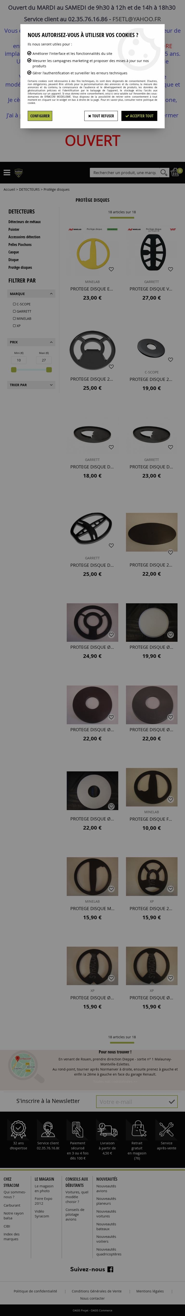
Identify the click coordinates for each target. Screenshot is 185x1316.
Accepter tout (141, 116)
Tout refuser (102, 116)
